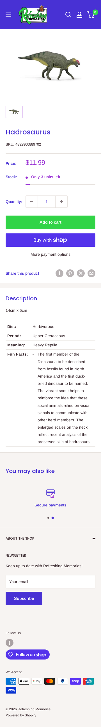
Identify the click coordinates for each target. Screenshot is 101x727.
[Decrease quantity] (32, 201)
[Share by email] (91, 273)
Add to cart (50, 222)
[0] (90, 14)
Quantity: (14, 201)
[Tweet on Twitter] (81, 273)
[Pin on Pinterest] (70, 273)
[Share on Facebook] (59, 273)
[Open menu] (8, 15)
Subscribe (24, 598)
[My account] (79, 15)
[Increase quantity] (61, 201)
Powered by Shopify (21, 715)
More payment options (50, 254)
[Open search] (68, 15)
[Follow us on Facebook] (9, 643)
